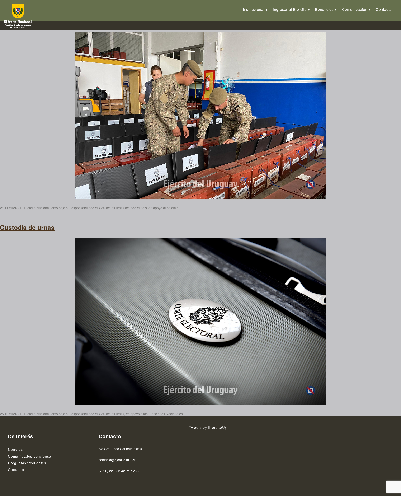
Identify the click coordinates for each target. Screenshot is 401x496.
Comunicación (354, 9)
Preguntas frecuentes (27, 462)
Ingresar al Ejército (290, 9)
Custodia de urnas (27, 227)
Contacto (384, 9)
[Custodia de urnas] (200, 115)
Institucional (253, 9)
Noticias (15, 449)
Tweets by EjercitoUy (208, 427)
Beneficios (324, 9)
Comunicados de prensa (29, 456)
